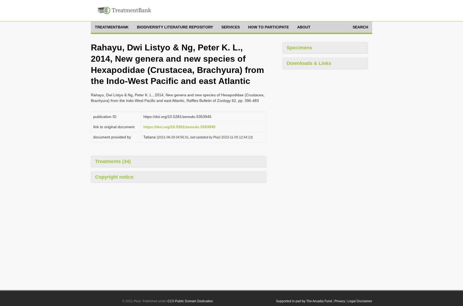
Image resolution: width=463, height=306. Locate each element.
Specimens (299, 47)
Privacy (339, 301)
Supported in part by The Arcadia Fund (304, 301)
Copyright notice (114, 177)
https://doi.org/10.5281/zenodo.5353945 (179, 127)
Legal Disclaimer (360, 301)
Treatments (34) (113, 161)
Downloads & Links (309, 63)
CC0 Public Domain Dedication (190, 301)
